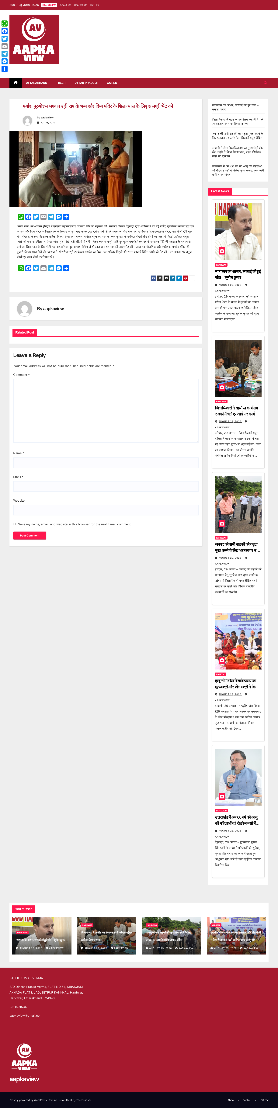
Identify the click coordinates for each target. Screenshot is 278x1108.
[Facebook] (4, 31)
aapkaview (24, 68)
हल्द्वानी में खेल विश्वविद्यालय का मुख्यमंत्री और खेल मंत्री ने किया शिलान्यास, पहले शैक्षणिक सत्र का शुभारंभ (237, 152)
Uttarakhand (37, 82)
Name (18, 453)
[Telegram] (4, 54)
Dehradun (221, 811)
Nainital (220, 674)
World (112, 82)
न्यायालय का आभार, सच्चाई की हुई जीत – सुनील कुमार (40, 939)
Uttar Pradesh (86, 82)
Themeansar (83, 1100)
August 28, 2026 (230, 830)
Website (19, 500)
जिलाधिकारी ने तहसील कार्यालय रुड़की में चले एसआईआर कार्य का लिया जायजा (237, 414)
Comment (21, 375)
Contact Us (80, 4)
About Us (65, 4)
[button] (265, 83)
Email (18, 477)
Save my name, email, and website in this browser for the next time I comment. (74, 524)
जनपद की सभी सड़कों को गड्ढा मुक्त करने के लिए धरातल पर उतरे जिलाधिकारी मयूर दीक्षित (237, 550)
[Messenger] (4, 61)
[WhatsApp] (4, 23)
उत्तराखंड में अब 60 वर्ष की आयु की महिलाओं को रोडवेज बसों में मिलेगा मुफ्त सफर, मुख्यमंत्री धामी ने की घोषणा (238, 170)
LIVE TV (94, 4)
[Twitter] (4, 38)
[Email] (4, 46)
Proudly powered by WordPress (28, 1100)
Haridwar (221, 265)
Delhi (62, 82)
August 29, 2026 (230, 284)
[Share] (4, 69)
